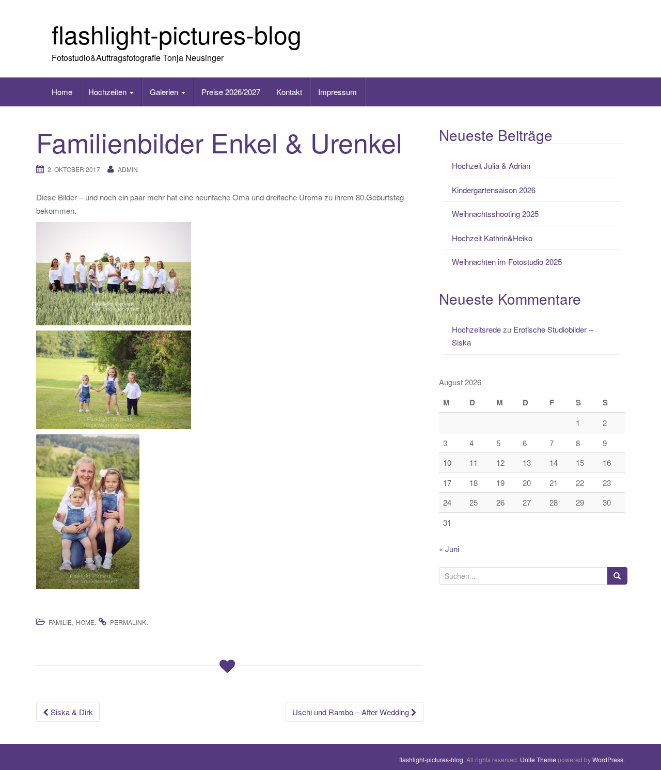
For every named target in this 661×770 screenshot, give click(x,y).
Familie (60, 622)
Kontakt (289, 91)
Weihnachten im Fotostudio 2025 (507, 261)
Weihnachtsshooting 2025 (495, 213)
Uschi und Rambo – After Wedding (351, 711)
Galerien (165, 91)
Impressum (337, 91)
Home (62, 91)
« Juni (449, 548)
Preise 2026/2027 (230, 91)
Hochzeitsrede (476, 329)
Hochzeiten (108, 91)
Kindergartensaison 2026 (494, 189)
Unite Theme (538, 759)
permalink (128, 622)
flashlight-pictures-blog (177, 34)
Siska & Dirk (71, 711)
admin (128, 169)
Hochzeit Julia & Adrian (491, 165)
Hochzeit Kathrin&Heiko (492, 237)
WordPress (607, 759)
